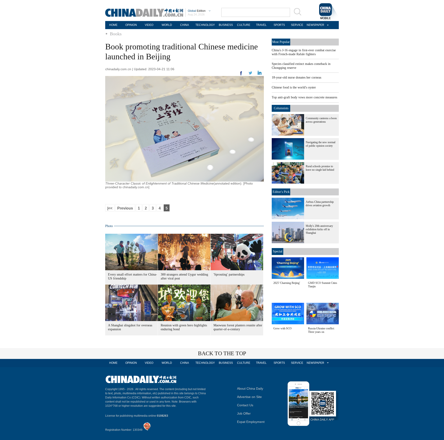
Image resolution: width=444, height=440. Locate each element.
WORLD (167, 25)
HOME (113, 25)
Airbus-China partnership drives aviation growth (320, 203)
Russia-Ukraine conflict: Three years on (321, 330)
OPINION (131, 25)
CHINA (184, 25)
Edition (197, 10)
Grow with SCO (282, 328)
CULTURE (243, 25)
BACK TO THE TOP (222, 353)
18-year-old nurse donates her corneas (296, 77)
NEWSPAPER (315, 25)
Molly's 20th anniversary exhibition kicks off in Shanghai (319, 229)
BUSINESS (226, 25)
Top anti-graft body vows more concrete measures (304, 97)
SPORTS (279, 25)
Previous (125, 208)
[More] (241, 75)
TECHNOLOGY (205, 25)
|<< (109, 208)
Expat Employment (251, 422)
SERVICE (297, 25)
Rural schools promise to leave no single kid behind (320, 168)
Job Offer (244, 413)
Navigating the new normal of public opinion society (320, 144)
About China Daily (250, 388)
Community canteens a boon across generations (321, 120)
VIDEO (149, 25)
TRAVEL (261, 25)
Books (116, 33)
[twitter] (260, 74)
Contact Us (245, 405)
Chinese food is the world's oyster (294, 87)
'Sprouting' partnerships (228, 274)
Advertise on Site (249, 397)
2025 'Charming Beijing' (286, 283)
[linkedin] (250, 74)
